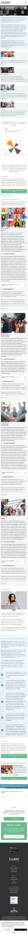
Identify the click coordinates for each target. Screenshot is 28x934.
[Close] (26, 922)
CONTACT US (14, 869)
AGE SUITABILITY (14, 892)
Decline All (7, 929)
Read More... (3, 308)
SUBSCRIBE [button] (14, 882)
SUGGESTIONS (14, 871)
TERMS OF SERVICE (14, 890)
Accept (20, 929)
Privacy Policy (11, 926)
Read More (16, 775)
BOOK (14, 881)
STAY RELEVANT (14, 879)
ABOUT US (14, 877)
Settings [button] (14, 932)
